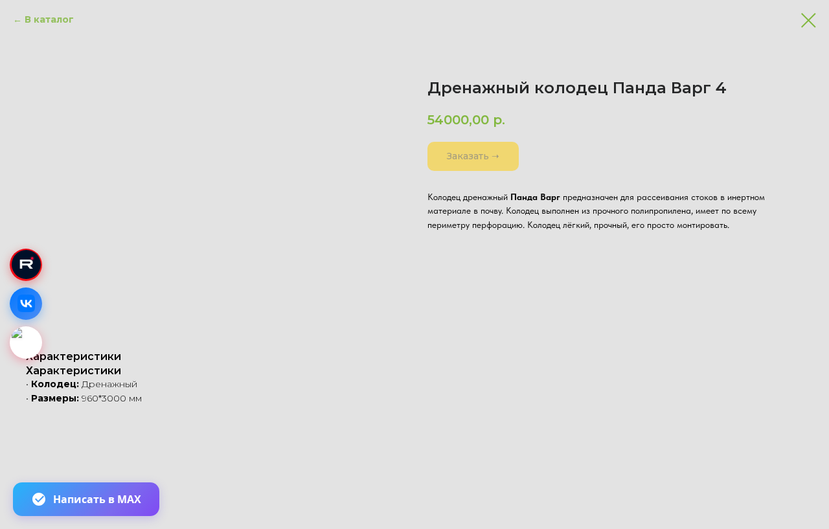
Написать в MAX (97, 499)
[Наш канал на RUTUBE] (26, 265)
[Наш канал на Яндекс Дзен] (26, 342)
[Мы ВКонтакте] (26, 303)
